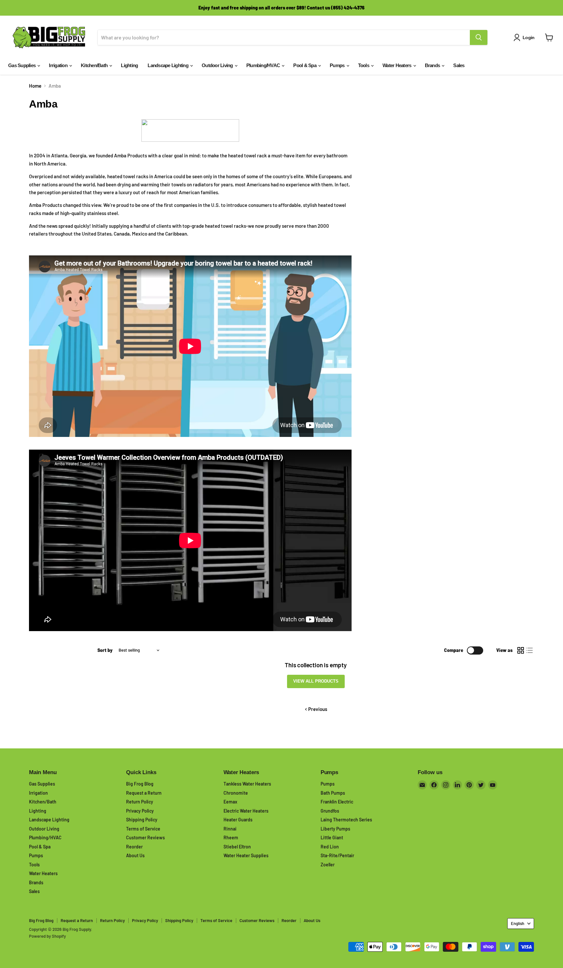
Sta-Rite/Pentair (337, 855)
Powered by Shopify (47, 936)
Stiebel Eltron (237, 846)
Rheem (231, 837)
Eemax (230, 801)
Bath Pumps (333, 793)
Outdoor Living (218, 65)
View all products (316, 681)
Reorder (134, 846)
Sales (458, 65)
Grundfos (330, 811)
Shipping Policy (141, 819)
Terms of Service (143, 828)
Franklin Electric (337, 801)
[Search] (478, 37)
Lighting (129, 65)
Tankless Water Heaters (247, 784)
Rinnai (230, 828)
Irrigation (58, 65)
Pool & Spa (305, 65)
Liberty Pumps (335, 828)
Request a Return (144, 793)
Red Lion (330, 846)
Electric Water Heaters (246, 811)
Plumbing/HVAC (263, 65)
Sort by (105, 650)
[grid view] (520, 650)
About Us (135, 855)
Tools (364, 65)
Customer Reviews (145, 837)
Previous (317, 709)
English (517, 923)
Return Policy (139, 801)
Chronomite (236, 793)
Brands (433, 65)
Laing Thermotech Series (346, 819)
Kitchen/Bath (94, 65)
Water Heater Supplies (246, 855)
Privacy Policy (140, 811)
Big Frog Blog (139, 784)
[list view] (529, 650)
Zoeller (328, 864)
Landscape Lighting (168, 65)
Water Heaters (397, 65)
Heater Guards (238, 819)
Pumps (338, 65)
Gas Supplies (22, 65)
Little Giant (332, 837)
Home (35, 86)
